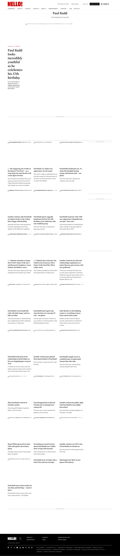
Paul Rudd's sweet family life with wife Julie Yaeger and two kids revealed (19, 313)
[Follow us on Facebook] (11, 547)
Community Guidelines (65, 547)
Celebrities (11, 8)
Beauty (43, 8)
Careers (39, 551)
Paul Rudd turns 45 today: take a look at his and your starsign (45, 461)
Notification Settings (43, 549)
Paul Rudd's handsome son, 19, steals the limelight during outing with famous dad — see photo (71, 172)
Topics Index (62, 539)
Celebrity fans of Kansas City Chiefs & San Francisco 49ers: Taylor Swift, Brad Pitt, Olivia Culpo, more (45, 263)
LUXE (70, 8)
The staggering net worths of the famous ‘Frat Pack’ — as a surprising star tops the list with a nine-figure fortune (19, 172)
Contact (45, 537)
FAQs (43, 539)
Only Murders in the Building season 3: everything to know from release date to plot (70, 313)
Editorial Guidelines (73, 549)
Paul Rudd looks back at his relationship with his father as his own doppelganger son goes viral (19, 360)
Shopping (63, 8)
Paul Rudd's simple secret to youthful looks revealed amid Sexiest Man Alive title (70, 359)
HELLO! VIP (77, 8)
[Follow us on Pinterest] (26, 547)
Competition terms (59, 549)
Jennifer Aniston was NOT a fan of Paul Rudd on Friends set (71, 445)
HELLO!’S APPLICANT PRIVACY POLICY (93, 549)
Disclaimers (40, 547)
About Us (29, 537)
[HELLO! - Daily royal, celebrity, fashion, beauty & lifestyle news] (105, 4)
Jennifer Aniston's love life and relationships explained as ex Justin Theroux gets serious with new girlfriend (71, 263)
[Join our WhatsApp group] (32, 547)
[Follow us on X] (14, 547)
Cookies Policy (51, 547)
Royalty (19, 8)
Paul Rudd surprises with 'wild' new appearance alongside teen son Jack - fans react (71, 219)
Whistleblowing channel (82, 547)
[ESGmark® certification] (19, 538)
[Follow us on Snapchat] (23, 547)
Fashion (27, 8)
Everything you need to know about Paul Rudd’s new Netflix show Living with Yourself (45, 446)
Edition (75, 4)
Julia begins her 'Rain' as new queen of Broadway (70, 461)
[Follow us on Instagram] (8, 547)
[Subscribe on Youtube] (20, 547)
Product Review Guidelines (53, 551)
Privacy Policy (98, 547)
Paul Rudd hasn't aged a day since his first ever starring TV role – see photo (44, 313)
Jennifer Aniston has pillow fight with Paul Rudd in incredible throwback (71, 404)
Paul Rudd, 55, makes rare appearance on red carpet (43, 170)
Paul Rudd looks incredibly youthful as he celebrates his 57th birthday (15, 64)
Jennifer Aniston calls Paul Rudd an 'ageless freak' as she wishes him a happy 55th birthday (19, 219)
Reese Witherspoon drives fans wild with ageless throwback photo (19, 446)
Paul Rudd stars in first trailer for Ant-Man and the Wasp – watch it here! (20, 487)
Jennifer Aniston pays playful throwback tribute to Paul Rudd (45, 358)
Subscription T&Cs (63, 537)
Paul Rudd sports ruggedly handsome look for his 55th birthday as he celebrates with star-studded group (45, 220)
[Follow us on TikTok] (17, 547)
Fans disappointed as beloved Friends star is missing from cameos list (44, 404)
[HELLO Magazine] (15, 4)
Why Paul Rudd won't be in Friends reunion (17, 403)
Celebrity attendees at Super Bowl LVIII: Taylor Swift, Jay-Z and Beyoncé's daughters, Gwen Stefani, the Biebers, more (19, 263)
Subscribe (95, 4)
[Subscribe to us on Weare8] (29, 547)
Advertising (31, 539)
